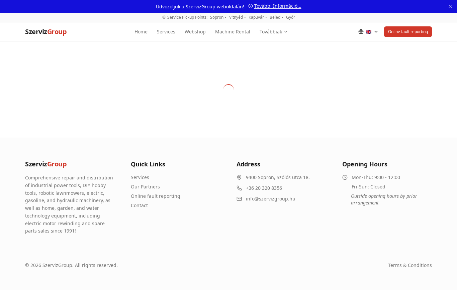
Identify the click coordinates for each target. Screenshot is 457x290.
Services (166, 31)
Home (141, 31)
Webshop (195, 31)
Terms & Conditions (410, 265)
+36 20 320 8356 (264, 188)
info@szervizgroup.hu (270, 198)
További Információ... (277, 6)
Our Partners (145, 186)
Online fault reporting (408, 31)
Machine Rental (232, 31)
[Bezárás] (450, 6)
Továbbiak (271, 31)
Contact (139, 205)
